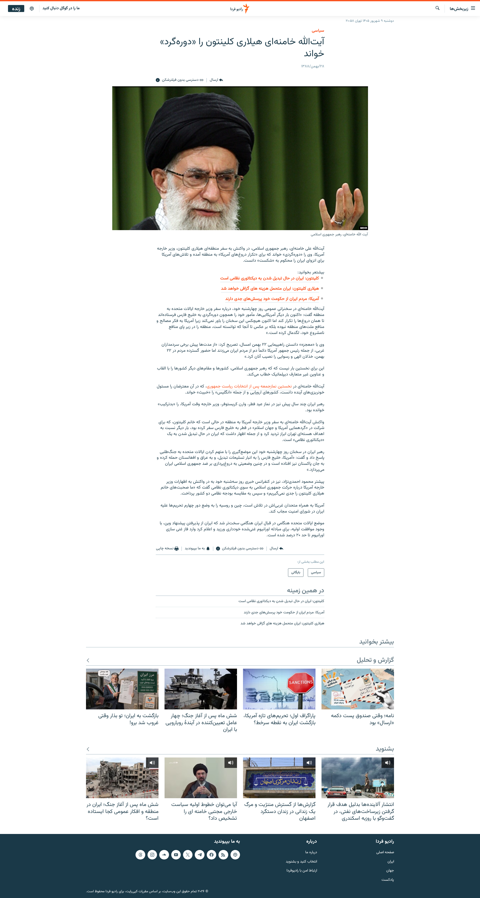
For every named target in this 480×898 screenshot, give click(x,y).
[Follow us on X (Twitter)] (187, 854)
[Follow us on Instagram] (152, 854)
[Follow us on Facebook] (211, 854)
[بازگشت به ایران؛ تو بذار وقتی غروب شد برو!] (122, 689)
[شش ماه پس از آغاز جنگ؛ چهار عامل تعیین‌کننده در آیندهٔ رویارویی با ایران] (200, 689)
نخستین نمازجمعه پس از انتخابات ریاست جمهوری (249, 386)
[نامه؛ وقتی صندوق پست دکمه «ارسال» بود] (358, 689)
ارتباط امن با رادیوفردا (301, 870)
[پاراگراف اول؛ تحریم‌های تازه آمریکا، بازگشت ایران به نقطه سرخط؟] (279, 689)
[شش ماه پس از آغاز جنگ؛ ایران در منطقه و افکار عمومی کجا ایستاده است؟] (122, 777)
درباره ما (311, 852)
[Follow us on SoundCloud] (164, 854)
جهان (390, 870)
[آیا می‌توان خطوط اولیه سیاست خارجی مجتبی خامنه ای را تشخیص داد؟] (200, 777)
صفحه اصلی (385, 852)
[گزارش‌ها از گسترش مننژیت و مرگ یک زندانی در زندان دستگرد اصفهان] (279, 777)
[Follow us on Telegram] (199, 854)
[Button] (216, 80)
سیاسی (318, 31)
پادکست (388, 880)
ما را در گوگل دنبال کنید (61, 8)
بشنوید (385, 749)
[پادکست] (31, 9)
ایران (391, 861)
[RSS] (223, 854)
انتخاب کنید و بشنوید (301, 861)
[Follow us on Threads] (140, 854)
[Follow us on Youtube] (176, 854)
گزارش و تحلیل (375, 660)
